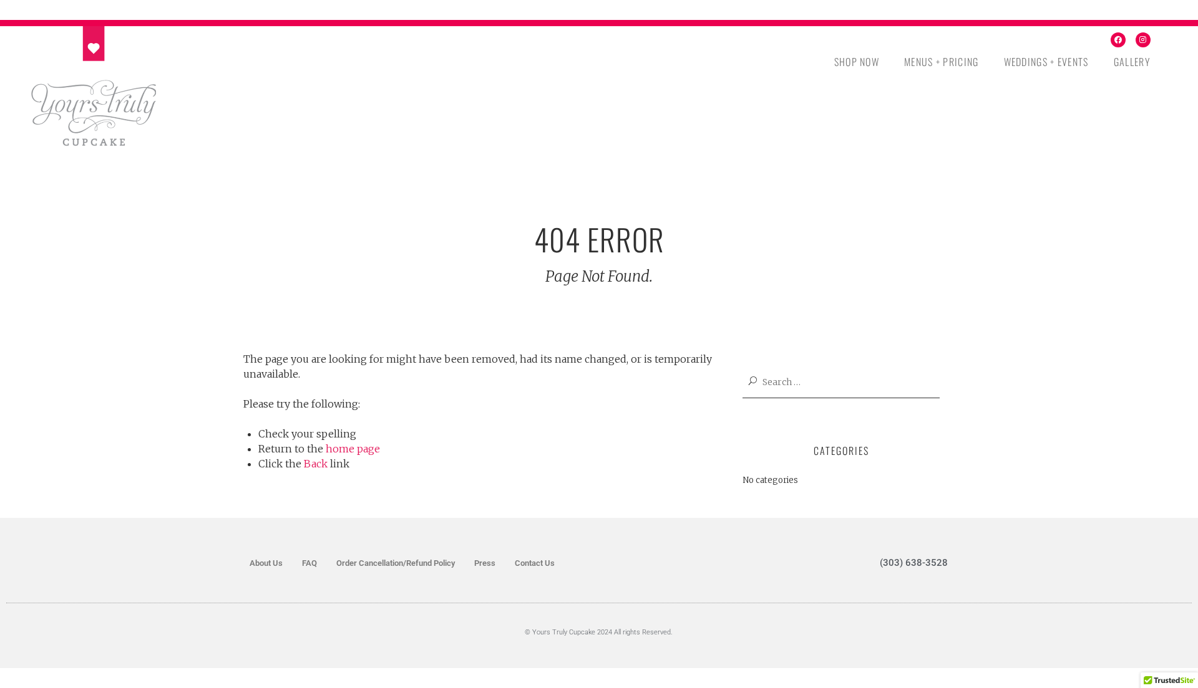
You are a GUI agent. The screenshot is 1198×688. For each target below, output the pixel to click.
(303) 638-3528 (914, 562)
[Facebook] (1118, 39)
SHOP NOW (856, 61)
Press (484, 563)
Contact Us (535, 563)
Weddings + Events (1046, 61)
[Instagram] (1143, 39)
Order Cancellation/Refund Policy (395, 563)
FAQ (309, 563)
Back (316, 463)
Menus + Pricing (941, 61)
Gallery (1132, 61)
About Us (266, 563)
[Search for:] (848, 382)
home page (353, 448)
